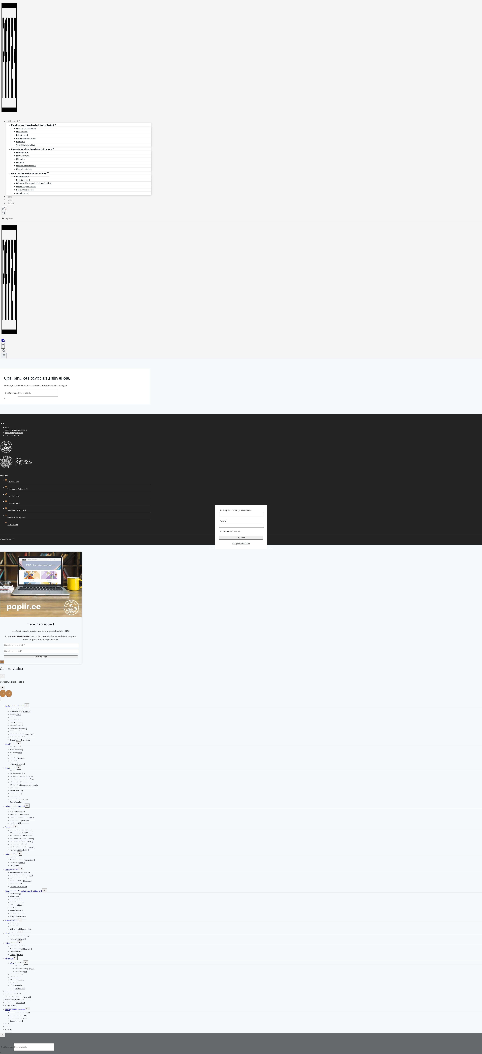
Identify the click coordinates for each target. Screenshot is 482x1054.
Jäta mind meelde (232, 531)
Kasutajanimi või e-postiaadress (235, 510)
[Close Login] (2, 688)
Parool (223, 521)
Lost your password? (241, 543)
